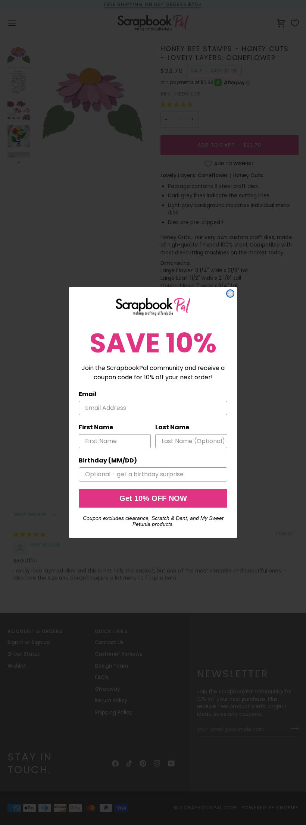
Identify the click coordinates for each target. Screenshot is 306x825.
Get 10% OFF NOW (153, 498)
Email (88, 394)
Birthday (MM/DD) (108, 460)
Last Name (172, 427)
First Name (96, 427)
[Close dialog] (230, 293)
